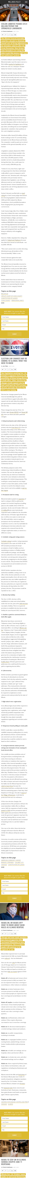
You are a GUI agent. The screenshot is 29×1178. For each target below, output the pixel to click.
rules (13, 962)
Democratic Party (17, 300)
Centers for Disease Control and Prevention (14, 1102)
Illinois (10, 1104)
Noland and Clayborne (14, 240)
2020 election (23, 603)
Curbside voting (6, 541)
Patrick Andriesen (7, 31)
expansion (21, 499)
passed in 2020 (5, 810)
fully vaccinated (12, 971)
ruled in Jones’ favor (7, 786)
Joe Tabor (5, 366)
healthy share (5, 662)
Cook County (5, 300)
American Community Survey (11, 860)
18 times (22, 1083)
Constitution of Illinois (9, 298)
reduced (7, 958)
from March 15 (16, 427)
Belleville (4, 293)
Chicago (4, 864)
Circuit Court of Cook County (11, 296)
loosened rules (8, 1088)
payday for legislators (15, 64)
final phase (21, 1074)
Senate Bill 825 (14, 412)
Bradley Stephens (7, 862)
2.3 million (4, 510)
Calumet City (19, 862)
